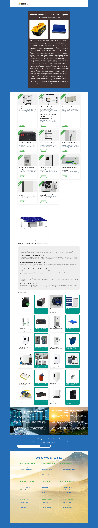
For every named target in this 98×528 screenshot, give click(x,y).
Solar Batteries (45, 474)
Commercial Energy (67, 487)
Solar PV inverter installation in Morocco (72, 366)
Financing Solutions (46, 507)
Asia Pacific (24, 507)
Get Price (22, 125)
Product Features (46, 481)
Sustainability (45, 489)
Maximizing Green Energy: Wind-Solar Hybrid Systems (27, 168)
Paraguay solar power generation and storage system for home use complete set (55, 310)
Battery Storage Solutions (27, 467)
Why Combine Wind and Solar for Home (70, 143)
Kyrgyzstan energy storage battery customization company (40, 330)
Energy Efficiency (46, 485)
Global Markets (24, 499)
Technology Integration (27, 481)
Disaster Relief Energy (67, 489)
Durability (44, 492)
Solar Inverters (45, 472)
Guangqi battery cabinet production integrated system (56, 348)
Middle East (23, 510)
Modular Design (45, 487)
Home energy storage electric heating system (56, 366)
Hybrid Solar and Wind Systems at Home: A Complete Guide (27, 143)
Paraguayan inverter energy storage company (40, 366)
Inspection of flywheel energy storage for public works (25, 401)
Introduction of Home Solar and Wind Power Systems (48, 143)
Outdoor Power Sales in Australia (55, 384)
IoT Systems (24, 485)
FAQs (64, 510)
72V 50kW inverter (69, 308)
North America (24, 502)
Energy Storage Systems (26, 469)
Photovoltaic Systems (47, 469)
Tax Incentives (45, 510)
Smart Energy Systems (68, 467)
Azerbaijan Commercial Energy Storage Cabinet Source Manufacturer (56, 402)
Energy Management (26, 487)
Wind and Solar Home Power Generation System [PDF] (29, 240)
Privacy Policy (64, 515)
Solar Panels (45, 467)
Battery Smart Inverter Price (40, 383)
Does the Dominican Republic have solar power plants (25, 366)
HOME (39, 17)
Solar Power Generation (48, 463)
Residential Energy (67, 485)
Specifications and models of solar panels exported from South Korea (72, 402)
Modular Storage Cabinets (27, 472)
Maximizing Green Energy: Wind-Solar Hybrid (48, 194)
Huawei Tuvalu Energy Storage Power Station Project (41, 348)
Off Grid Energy (66, 472)
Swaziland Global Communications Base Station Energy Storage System (25, 330)
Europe (22, 505)
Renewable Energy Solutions (69, 469)
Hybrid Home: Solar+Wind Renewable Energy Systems (47, 107)
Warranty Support (67, 505)
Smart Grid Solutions (26, 489)
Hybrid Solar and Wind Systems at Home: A (27, 194)
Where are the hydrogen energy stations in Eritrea (71, 348)
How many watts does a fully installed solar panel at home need (25, 348)
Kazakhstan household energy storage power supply (72, 384)
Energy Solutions (67, 463)
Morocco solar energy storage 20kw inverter (41, 401)
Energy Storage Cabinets (27, 463)
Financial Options (46, 499)
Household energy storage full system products (25, 384)
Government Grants (46, 505)
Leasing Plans (45, 502)
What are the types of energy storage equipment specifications (56, 330)
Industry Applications (68, 481)
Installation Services (67, 507)
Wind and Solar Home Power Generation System (50, 17)
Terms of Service (57, 515)
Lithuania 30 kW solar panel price (24, 309)
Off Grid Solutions (67, 492)
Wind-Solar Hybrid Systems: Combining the (47, 168)
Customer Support (67, 499)
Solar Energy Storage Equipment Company (70, 329)
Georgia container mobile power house (40, 309)
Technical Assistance (67, 502)
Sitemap (69, 515)
